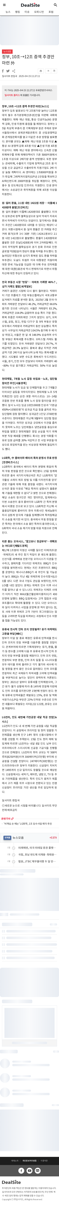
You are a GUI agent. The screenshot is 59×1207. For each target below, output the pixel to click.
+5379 (53, 838)
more (12, 818)
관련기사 (5, 818)
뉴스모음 (7, 51)
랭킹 (17, 12)
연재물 (7, 837)
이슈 (27, 12)
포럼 (51, 12)
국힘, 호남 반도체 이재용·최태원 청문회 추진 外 (37, 854)
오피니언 (39, 12)
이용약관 (44, 1160)
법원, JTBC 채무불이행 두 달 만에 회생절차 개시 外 (37, 861)
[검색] (55, 5)
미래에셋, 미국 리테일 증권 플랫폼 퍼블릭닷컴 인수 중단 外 (37, 847)
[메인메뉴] (4, 5)
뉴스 (8, 12)
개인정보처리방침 (29, 1160)
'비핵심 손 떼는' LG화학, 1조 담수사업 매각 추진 (28, 824)
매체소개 (14, 1160)
